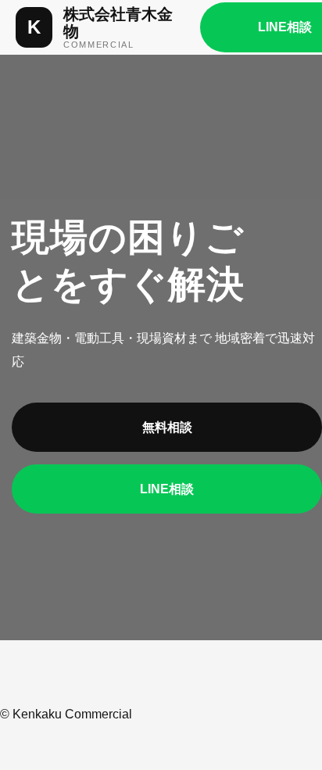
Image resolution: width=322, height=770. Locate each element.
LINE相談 (167, 489)
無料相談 (167, 427)
